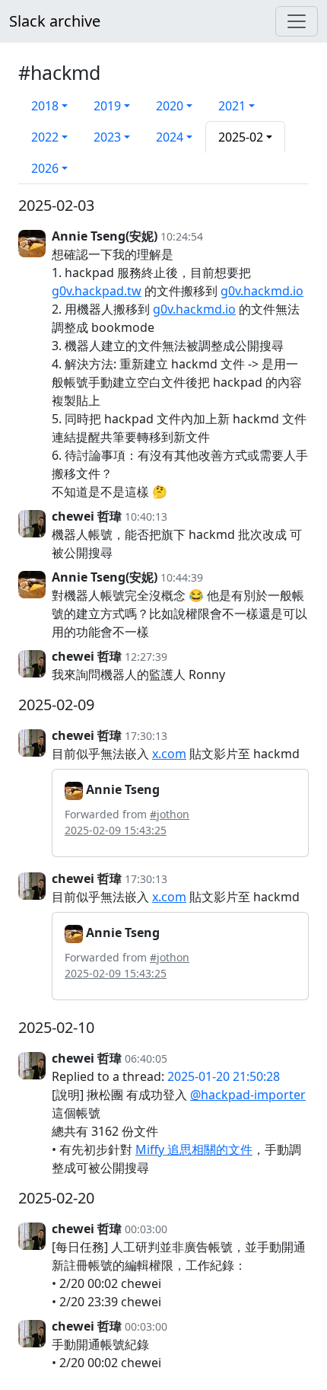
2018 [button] (45, 105)
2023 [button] (107, 137)
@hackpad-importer (248, 1094)
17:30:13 (146, 735)
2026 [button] (45, 168)
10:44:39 (181, 577)
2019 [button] (107, 105)
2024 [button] (169, 137)
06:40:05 (146, 1058)
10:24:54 (181, 236)
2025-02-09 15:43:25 (116, 830)
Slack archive (54, 21)
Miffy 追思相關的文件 (193, 1149)
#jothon (169, 814)
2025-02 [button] (240, 137)
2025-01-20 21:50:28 (223, 1076)
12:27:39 (146, 656)
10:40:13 (146, 516)
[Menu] (296, 21)
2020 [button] (169, 105)
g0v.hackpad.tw (96, 290)
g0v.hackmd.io (262, 290)
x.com (169, 753)
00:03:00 (146, 1229)
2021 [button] (232, 105)
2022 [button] (45, 137)
